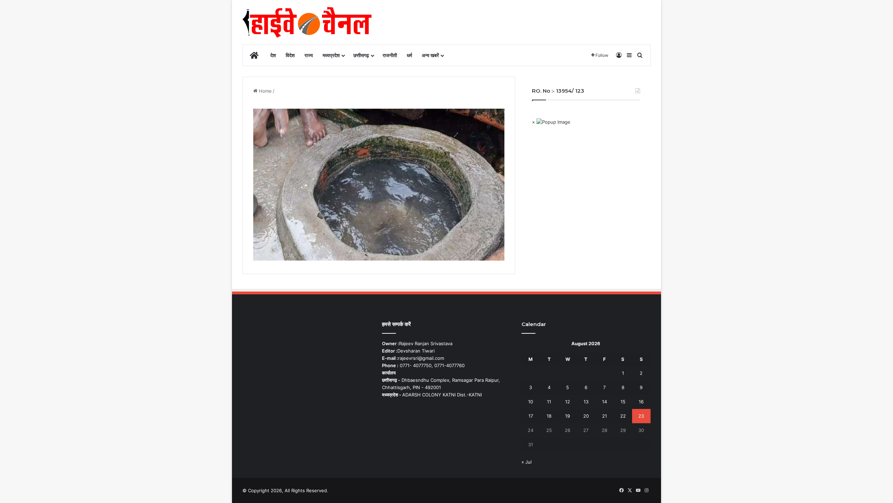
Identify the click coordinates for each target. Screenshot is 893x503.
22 (623, 416)
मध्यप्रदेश (331, 55)
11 (549, 401)
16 (641, 401)
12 (567, 401)
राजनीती (390, 55)
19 (567, 416)
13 (586, 401)
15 (623, 401)
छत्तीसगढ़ (361, 55)
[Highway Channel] (307, 22)
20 (586, 416)
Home (264, 91)
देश (273, 55)
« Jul (526, 462)
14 (604, 401)
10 (530, 401)
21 (604, 416)
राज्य (309, 55)
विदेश (290, 55)
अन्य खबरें (430, 55)
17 (530, 416)
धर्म (409, 55)
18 (549, 416)
